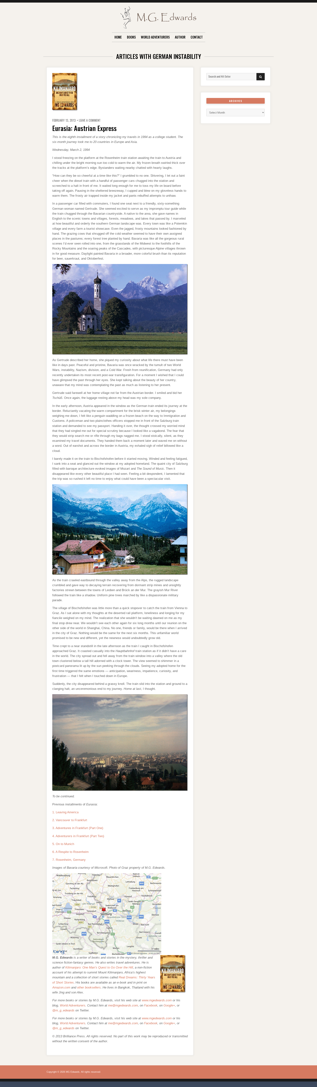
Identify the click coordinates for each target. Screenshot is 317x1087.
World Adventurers (155, 37)
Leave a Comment (90, 120)
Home (118, 37)
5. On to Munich (63, 844)
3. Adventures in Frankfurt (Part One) (77, 828)
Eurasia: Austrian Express (84, 128)
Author (180, 37)
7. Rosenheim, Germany (69, 860)
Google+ (169, 1005)
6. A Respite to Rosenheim (70, 852)
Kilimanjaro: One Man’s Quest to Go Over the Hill (99, 967)
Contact (197, 37)
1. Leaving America (65, 812)
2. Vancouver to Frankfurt (69, 820)
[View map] (106, 914)
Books (131, 37)
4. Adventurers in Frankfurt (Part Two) (78, 836)
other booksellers (89, 987)
